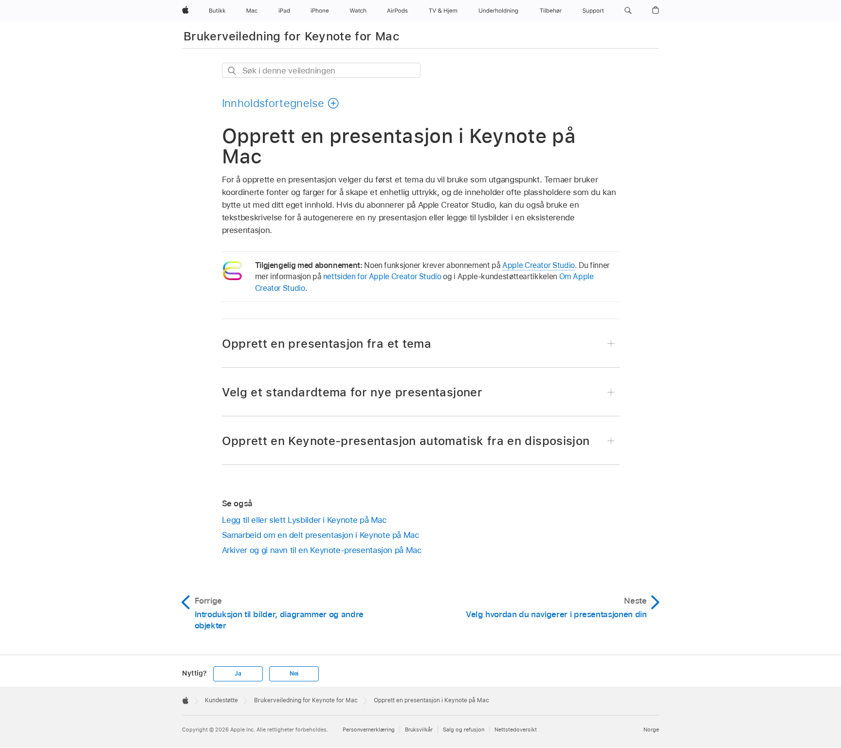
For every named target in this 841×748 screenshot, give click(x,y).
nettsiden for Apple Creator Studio (382, 276)
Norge (651, 729)
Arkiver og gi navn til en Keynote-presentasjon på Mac (322, 550)
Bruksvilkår (419, 729)
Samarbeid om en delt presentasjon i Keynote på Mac (321, 535)
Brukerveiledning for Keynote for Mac (291, 36)
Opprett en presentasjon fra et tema (327, 344)
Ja (238, 673)
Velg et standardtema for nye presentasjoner (352, 392)
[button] (628, 10)
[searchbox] (321, 70)
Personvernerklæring (369, 729)
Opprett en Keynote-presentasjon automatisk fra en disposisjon (406, 441)
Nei (294, 673)
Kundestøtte (221, 700)
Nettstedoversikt (515, 729)
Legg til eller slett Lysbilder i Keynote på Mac (304, 520)
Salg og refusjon (463, 729)
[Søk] (232, 71)
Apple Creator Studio (538, 265)
